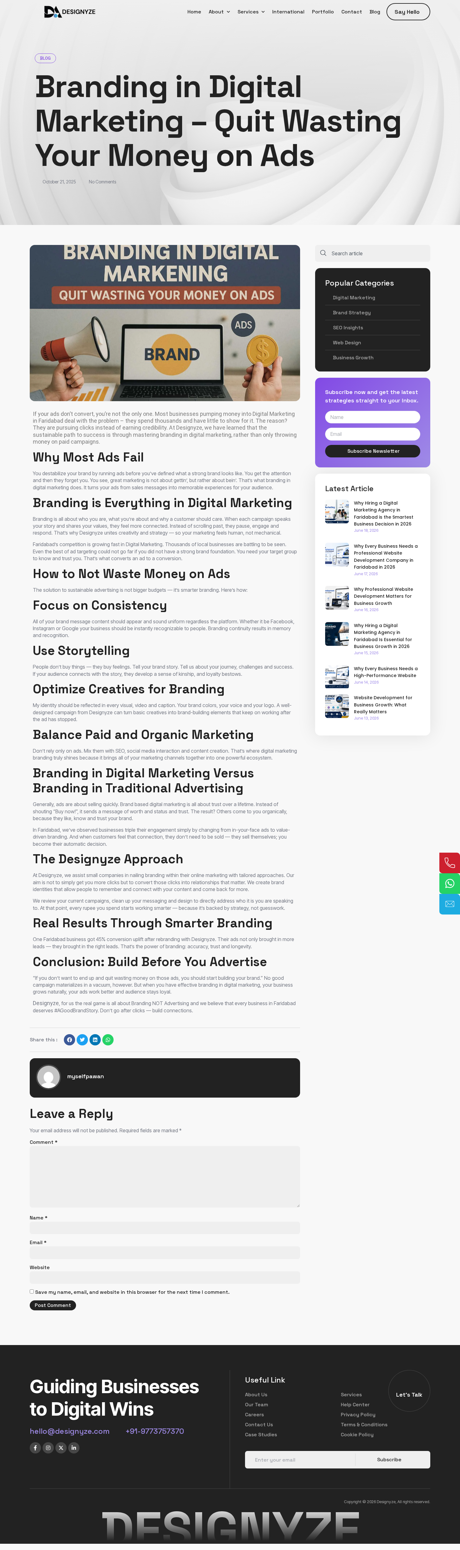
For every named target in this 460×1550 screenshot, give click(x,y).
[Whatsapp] (449, 883)
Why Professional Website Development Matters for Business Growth (383, 596)
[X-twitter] (61, 1447)
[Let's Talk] (409, 1386)
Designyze (50, 875)
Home (194, 11)
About (216, 11)
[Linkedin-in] (73, 1447)
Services (248, 11)
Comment (44, 1142)
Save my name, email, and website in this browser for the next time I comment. (132, 1292)
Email (38, 1242)
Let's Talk (409, 1394)
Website (40, 1267)
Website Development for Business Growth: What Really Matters (383, 705)
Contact (351, 11)
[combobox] (372, 253)
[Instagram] (48, 1447)
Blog (375, 11)
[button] (69, 1039)
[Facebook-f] (35, 1447)
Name (39, 1217)
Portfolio (323, 11)
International (288, 11)
